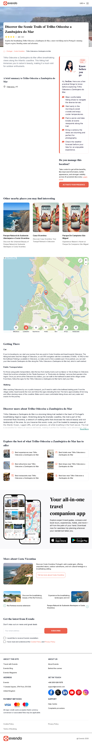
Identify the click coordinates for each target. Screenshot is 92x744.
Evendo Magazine (10, 673)
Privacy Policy (50, 642)
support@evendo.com (56, 687)
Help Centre (52, 704)
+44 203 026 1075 (55, 682)
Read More (84, 429)
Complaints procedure (56, 708)
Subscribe (56, 631)
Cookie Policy (36, 642)
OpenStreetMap (10, 258)
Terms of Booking (10, 729)
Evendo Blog (8, 668)
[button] (46, 293)
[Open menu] (87, 3)
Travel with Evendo (10, 664)
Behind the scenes (55, 668)
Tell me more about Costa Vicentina (51, 575)
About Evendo (53, 664)
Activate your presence (74, 185)
